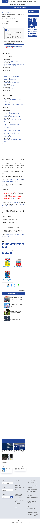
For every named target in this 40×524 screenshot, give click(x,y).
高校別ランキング (32, 27)
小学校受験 (33, 33)
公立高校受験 (19, 1)
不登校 (36, 35)
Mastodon (17, 489)
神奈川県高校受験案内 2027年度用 (18, 266)
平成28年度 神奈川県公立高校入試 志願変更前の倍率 (15, 33)
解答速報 (30, 31)
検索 (11, 1)
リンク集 (18, 4)
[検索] (11, 497)
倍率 (24, 290)
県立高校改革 (31, 35)
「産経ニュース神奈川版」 (14, 202)
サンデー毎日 (34, 25)
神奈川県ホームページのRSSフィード (15, 179)
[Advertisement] (13, 152)
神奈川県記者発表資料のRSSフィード (13, 36)
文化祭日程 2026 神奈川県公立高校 (20, 7)
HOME (20, 520)
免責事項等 (16, 522)
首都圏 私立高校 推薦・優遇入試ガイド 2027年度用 (7, 266)
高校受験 (20, 290)
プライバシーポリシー (28, 522)
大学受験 (11, 4)
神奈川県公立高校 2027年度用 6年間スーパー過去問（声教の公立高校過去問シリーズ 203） (7, 279)
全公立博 (34, 31)
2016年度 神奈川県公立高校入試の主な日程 (14, 37)
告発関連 (14, 1)
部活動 (30, 29)
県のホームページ (13, 198)
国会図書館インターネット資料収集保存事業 (20, 495)
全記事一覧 (23, 4)
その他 (34, 20)
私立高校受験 (29, 1)
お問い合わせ (21, 522)
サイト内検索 (11, 522)
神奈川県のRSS (9, 34)
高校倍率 (24, 1)
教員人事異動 (34, 29)
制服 (29, 33)
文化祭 (15, 4)
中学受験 (34, 1)
